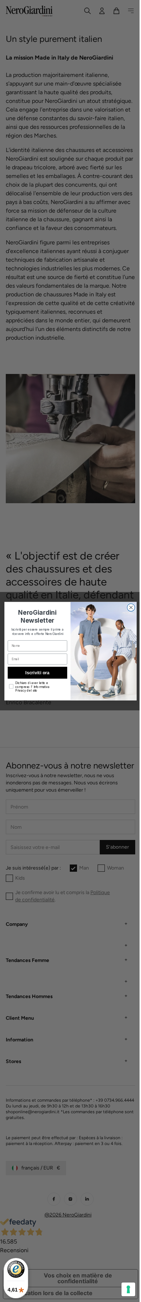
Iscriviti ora (35, 672)
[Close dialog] (128, 607)
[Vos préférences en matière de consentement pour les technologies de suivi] (123, 1289)
